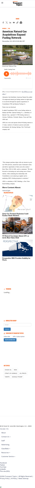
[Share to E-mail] (13, 23)
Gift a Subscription (19, 336)
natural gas (6, 190)
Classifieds (5, 449)
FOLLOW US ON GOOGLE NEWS (10, 340)
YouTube (3, 467)
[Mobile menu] (2, 3)
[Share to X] (6, 23)
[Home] (17, 3)
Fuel (9, 28)
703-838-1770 (4, 429)
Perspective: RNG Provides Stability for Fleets (16, 259)
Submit (7, 329)
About (3, 433)
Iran (15, 370)
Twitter (2, 465)
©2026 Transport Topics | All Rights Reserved (16, 476)
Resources (5, 453)
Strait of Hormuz (11, 373)
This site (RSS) (5, 471)
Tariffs (7, 377)
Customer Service (7, 456)
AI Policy (14, 478)
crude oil (8, 370)
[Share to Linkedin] (10, 23)
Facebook (3, 463)
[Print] (21, 23)
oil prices (23, 373)
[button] (17, 23)
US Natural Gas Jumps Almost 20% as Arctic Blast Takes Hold (15, 237)
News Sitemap (23, 478)
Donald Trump (17, 377)
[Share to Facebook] (3, 23)
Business (4, 28)
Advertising (5, 445)
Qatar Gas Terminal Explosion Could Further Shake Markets (15, 215)
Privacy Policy (5, 478)
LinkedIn (3, 469)
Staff (3, 441)
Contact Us (5, 437)
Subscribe (7, 336)
